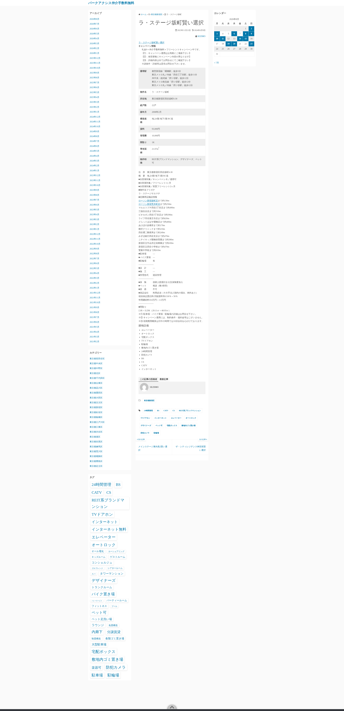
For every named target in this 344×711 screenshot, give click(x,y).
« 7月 (216, 63)
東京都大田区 (96, 398)
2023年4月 (94, 214)
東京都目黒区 (96, 441)
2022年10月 (95, 244)
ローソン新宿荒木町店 (149, 204)
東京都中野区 (96, 368)
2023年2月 (94, 224)
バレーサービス (97, 601)
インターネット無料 (109, 529)
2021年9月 (94, 307)
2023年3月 (94, 219)
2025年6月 (94, 87)
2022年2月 (94, 283)
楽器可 (96, 667)
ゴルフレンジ (97, 568)
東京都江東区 (96, 427)
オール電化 (98, 551)
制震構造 (96, 638)
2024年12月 (95, 117)
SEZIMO (201, 36)
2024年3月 (94, 161)
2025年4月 (94, 97)
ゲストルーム (117, 556)
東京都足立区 (96, 466)
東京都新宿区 (149, 400)
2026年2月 (94, 48)
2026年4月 (94, 38)
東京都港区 (95, 437)
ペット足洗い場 (102, 619)
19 (228, 44)
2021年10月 (95, 302)
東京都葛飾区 (96, 456)
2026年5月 (94, 34)
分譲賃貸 (114, 632)
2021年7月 (94, 317)
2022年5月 (94, 268)
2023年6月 (94, 205)
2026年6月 (94, 29)
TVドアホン (145, 418)
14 (240, 38)
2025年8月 (94, 77)
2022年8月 (94, 253)
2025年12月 (95, 58)
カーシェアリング (116, 551)
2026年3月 (94, 43)
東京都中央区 (96, 363)
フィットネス (99, 606)
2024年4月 (94, 156)
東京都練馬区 (96, 446)
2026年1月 (94, 53)
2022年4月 (94, 273)
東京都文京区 (96, 402)
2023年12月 (95, 175)
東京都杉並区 (96, 412)
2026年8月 (94, 19)
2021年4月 (94, 332)
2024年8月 (94, 136)
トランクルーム (102, 587)
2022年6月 (94, 263)
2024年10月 (95, 126)
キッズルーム (98, 557)
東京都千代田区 (97, 378)
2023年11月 (95, 180)
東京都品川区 (96, 388)
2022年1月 (94, 288)
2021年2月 (94, 341)
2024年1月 (94, 170)
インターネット (160, 418)
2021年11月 (95, 297)
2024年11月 (95, 121)
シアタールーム (115, 568)
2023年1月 (94, 229)
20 (234, 44)
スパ (93, 574)
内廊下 (97, 632)
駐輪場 (156, 433)
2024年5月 (94, 151)
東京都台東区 (96, 383)
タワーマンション (111, 573)
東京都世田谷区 (97, 358)
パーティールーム (117, 600)
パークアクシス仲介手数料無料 (111, 3)
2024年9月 (94, 131)
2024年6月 (94, 146)
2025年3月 (94, 102)
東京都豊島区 (96, 461)
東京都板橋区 (96, 417)
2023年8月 (94, 195)
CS (174, 411)
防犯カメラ (145, 433)
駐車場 (97, 675)
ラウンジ (98, 625)
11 (223, 38)
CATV (166, 411)
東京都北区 (95, 373)
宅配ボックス (172, 425)
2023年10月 (95, 185)
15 (246, 38)
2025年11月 (95, 63)
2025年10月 (95, 68)
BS (158, 411)
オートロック (191, 418)
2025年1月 (94, 112)
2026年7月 (94, 24)
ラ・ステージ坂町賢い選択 (151, 42)
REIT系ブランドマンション (190, 411)
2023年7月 (94, 200)
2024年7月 (94, 141)
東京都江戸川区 (97, 422)
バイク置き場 (103, 594)
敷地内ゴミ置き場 (189, 425)
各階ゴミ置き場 (114, 638)
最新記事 (164, 379)
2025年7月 (94, 82)
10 (217, 38)
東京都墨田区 (96, 393)
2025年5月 (94, 92)
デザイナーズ (146, 425)
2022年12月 (95, 234)
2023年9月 (94, 190)
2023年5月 (94, 209)
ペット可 (158, 425)
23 (251, 44)
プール (114, 606)
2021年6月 (94, 322)
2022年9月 (94, 249)
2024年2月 (94, 165)
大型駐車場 (99, 644)
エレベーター (176, 418)
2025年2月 (94, 107)
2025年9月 (94, 73)
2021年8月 (94, 312)
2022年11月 (95, 239)
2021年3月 (94, 337)
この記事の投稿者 (148, 379)
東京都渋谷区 (96, 432)
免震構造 (113, 625)
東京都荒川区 (96, 451)
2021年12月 (95, 293)
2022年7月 (94, 258)
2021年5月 (94, 327)
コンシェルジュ (102, 562)
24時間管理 (148, 411)
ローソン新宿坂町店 (148, 200)
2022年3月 (94, 278)
